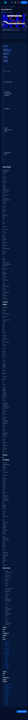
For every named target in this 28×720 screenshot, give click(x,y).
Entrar (24, 2)
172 (9, 30)
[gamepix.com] (5, 2)
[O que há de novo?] (15, 2)
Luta (6, 6)
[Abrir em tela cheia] (25, 30)
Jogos (2, 6)
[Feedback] (17, 30)
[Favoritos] (18, 2)
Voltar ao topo (22, 711)
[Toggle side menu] (1, 2)
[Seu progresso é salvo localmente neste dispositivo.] (15, 30)
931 (5, 30)
